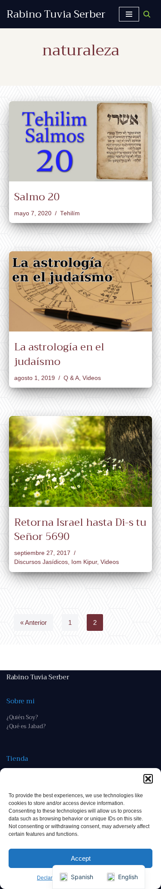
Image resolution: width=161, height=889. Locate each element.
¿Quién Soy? (22, 717)
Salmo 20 (37, 197)
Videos (91, 378)
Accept (81, 858)
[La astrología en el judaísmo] (80, 291)
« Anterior (33, 622)
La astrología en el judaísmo (59, 354)
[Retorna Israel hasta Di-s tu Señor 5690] (80, 461)
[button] (148, 778)
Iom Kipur (84, 562)
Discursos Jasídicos (41, 562)
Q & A (71, 378)
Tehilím (70, 213)
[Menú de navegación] (129, 14)
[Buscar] (146, 14)
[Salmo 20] (80, 141)
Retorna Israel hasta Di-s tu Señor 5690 (80, 529)
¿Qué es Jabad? (26, 726)
